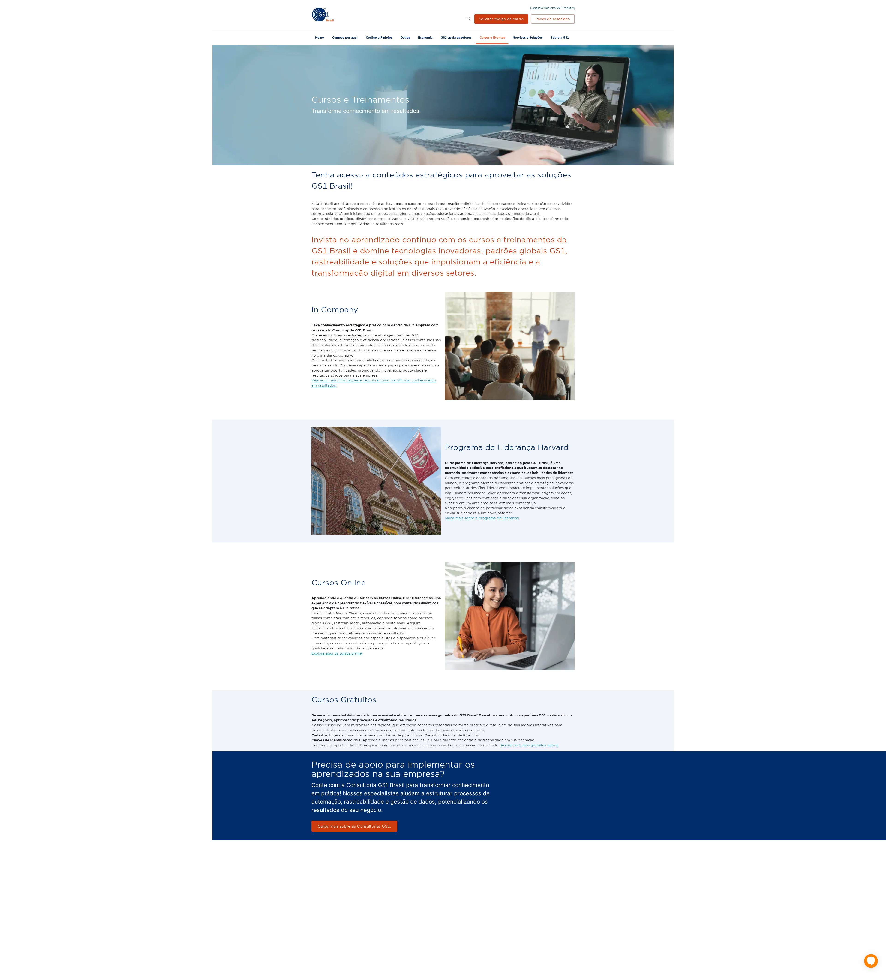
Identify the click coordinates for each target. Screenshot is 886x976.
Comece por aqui (345, 37)
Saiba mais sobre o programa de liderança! (482, 518)
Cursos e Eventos (492, 37)
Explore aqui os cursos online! (337, 653)
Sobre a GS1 (560, 37)
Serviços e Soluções (527, 37)
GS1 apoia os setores (456, 37)
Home (319, 37)
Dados (405, 37)
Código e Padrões (379, 37)
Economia (425, 37)
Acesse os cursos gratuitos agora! (529, 745)
